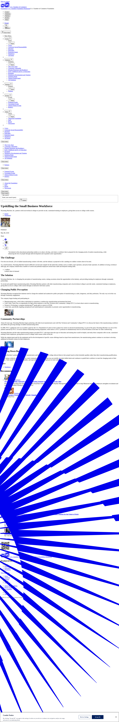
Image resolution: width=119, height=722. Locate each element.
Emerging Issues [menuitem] (9, 135)
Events (7, 17)
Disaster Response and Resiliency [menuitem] (14, 148)
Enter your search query (9, 197)
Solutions (7, 14)
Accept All (97, 717)
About (6, 19)
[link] (6, 25)
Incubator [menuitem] (7, 151)
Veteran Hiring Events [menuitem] (10, 175)
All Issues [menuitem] (7, 138)
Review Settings (84, 717)
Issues (7, 12)
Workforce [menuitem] (7, 136)
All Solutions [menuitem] (8, 158)
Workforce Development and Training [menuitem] (15, 153)
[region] (59, 717)
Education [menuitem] (7, 133)
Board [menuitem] (6, 186)
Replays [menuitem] (6, 176)
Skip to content (5, 1)
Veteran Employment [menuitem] (10, 156)
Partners (7, 16)
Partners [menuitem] (6, 165)
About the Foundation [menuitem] (10, 183)
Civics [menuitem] (6, 128)
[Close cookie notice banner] (116, 717)
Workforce (7, 215)
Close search (5, 193)
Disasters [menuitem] (7, 131)
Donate (6, 23)
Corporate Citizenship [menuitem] (10, 146)
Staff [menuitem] (5, 185)
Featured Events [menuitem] (9, 171)
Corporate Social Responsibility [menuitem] (13, 130)
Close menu (4, 141)
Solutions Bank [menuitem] (8, 155)
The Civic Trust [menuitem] (9, 145)
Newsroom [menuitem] (7, 188)
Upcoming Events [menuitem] (9, 173)
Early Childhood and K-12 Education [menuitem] (15, 150)
